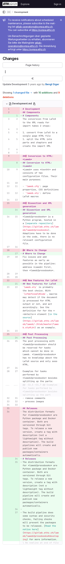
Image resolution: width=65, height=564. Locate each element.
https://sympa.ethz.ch (43, 30)
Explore (25, 4)
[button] (32, 65)
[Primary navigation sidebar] (4, 12)
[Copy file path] (34, 104)
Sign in (57, 4)
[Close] (61, 20)
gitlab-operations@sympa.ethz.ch (34, 26)
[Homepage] (10, 4)
